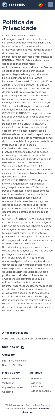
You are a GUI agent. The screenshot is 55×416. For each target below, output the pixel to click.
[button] (50, 4)
